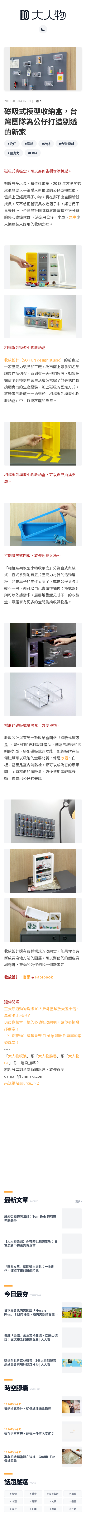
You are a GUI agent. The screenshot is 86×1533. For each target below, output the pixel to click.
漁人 (39, 101)
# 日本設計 (52, 1493)
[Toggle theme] (43, 29)
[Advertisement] (43, 1135)
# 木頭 (13, 1501)
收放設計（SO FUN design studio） (34, 360)
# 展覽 (52, 1508)
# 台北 (72, 1508)
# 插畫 (72, 1501)
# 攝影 (72, 1493)
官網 (26, 977)
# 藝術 (33, 1493)
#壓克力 (14, 152)
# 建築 (33, 1501)
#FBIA (32, 152)
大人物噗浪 (17, 1055)
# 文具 (52, 1501)
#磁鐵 (29, 143)
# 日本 (33, 1508)
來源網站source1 (18, 1083)
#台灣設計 (66, 143)
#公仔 (12, 143)
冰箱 (64, 757)
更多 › (78, 1201)
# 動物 (13, 1493)
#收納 (46, 143)
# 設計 (13, 1508)
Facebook (44, 977)
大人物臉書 (47, 1055)
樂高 (72, 217)
